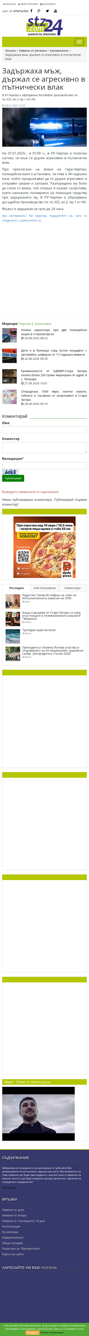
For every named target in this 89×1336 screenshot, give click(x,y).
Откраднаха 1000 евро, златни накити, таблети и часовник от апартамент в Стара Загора (54, 395)
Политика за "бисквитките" (21, 1248)
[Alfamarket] (44, 547)
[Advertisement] (44, 267)
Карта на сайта (13, 1254)
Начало (10, 4)
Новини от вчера (14, 1215)
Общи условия (12, 1243)
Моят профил (29, 4)
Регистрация (11, 1226)
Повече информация (52, 1332)
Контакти (48, 4)
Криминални (59, 51)
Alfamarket (20, 11)
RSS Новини (9, 1187)
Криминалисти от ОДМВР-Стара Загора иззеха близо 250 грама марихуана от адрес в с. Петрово (54, 375)
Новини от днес (13, 1210)
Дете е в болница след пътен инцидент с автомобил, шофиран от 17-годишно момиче (54, 352)
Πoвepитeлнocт (13, 1237)
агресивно (43, 323)
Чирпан (25, 323)
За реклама (10, 1232)
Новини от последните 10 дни (23, 1221)
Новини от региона (33, 51)
